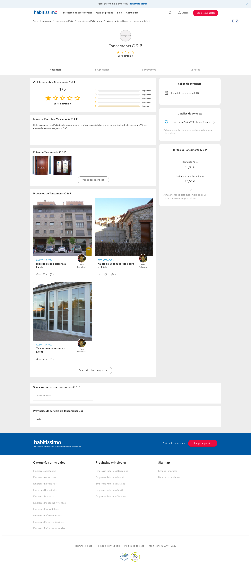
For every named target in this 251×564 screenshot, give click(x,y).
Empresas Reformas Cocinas (48, 522)
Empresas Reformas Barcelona (112, 471)
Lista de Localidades (169, 477)
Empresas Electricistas (45, 484)
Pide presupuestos (205, 13)
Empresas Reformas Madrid (110, 477)
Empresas (45, 21)
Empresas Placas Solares (46, 509)
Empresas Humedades (45, 490)
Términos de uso (83, 546)
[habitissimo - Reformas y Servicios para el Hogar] (46, 13)
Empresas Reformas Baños (47, 516)
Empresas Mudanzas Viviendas (49, 503)
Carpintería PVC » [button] (44, 260)
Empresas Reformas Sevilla (110, 490)
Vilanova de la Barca (117, 21)
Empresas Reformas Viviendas (49, 528)
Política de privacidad (108, 546)
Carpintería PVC (64, 21)
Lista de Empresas (167, 471)
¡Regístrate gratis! (138, 4)
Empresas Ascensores (44, 477)
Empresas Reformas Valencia (111, 497)
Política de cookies (134, 546)
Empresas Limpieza (43, 497)
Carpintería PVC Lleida (90, 21)
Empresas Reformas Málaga (110, 484)
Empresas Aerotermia (44, 471)
